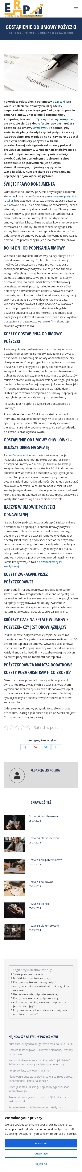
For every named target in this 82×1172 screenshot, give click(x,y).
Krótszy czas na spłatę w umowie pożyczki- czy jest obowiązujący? (39, 1004)
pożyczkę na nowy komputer (53, 119)
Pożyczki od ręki (39, 904)
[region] (41, 1141)
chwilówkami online (18, 455)
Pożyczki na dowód (41, 882)
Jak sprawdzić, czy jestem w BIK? (29, 1070)
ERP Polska (15, 32)
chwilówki (40, 128)
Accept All (41, 1143)
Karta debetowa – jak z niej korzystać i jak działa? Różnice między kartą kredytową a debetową (39, 1062)
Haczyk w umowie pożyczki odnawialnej (35, 994)
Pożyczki (29, 32)
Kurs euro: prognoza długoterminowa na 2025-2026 (41, 1044)
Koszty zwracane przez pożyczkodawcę (35, 998)
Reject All (41, 1164)
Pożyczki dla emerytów (44, 925)
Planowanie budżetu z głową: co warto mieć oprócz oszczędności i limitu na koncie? (40, 1079)
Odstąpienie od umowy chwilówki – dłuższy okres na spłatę (41, 988)
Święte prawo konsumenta (28, 974)
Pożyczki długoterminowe (45, 860)
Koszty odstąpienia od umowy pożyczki (35, 982)
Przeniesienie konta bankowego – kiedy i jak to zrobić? (37, 1109)
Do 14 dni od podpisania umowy (31, 978)
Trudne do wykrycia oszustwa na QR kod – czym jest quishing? (38, 1099)
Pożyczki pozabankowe (44, 816)
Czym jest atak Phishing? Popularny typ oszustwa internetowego (39, 1089)
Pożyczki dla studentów (44, 838)
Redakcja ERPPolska (45, 770)
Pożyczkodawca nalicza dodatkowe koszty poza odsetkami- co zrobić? (40, 1012)
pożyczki (59, 101)
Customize (41, 1153)
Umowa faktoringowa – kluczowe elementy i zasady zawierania (41, 1052)
